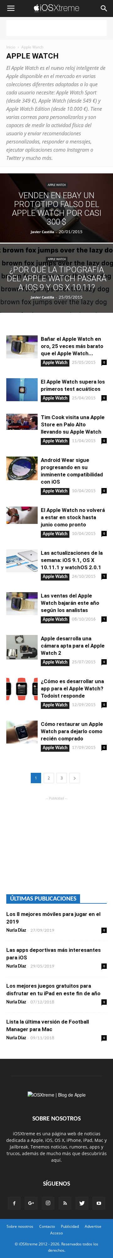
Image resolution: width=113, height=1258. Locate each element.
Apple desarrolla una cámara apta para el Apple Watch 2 (73, 645)
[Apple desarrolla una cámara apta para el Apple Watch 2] (22, 647)
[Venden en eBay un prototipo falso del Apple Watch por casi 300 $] (56, 211)
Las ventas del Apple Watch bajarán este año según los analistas (70, 602)
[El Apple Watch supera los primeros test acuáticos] (22, 389)
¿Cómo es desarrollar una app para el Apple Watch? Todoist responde (72, 688)
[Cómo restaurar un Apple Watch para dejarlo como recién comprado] (22, 732)
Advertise (93, 1226)
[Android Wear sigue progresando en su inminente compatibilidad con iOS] (22, 468)
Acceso (56, 1233)
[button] (104, 8)
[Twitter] (82, 1203)
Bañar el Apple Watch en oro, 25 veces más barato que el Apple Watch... (72, 346)
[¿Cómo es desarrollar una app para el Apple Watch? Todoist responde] (22, 689)
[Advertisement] (56, 28)
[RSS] (65, 1203)
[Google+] (31, 1203)
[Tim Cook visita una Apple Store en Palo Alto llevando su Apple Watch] (22, 422)
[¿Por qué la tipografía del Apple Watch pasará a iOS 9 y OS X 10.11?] (56, 283)
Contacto (47, 1226)
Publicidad (70, 1226)
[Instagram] (48, 1203)
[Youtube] (99, 1203)
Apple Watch (57, 185)
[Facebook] (14, 1203)
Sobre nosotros (20, 1226)
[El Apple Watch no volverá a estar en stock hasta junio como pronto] (22, 515)
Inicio (10, 47)
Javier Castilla (42, 231)
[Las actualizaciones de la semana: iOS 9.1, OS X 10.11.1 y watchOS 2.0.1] (22, 560)
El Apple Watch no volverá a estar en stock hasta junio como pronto (73, 517)
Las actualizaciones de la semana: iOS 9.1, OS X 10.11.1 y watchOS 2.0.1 (72, 560)
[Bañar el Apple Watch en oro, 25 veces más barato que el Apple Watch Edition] (22, 346)
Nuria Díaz (16, 930)
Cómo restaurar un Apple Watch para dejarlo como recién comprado (72, 731)
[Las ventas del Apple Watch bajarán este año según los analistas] (22, 603)
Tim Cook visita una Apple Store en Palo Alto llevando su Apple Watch (73, 424)
